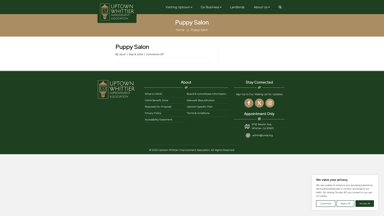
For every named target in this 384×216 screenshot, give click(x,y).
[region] (345, 192)
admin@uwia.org (262, 135)
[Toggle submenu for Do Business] (220, 7)
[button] (280, 7)
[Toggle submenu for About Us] (269, 7)
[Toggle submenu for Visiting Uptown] (191, 7)
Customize (325, 203)
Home (180, 30)
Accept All (365, 203)
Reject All (345, 203)
